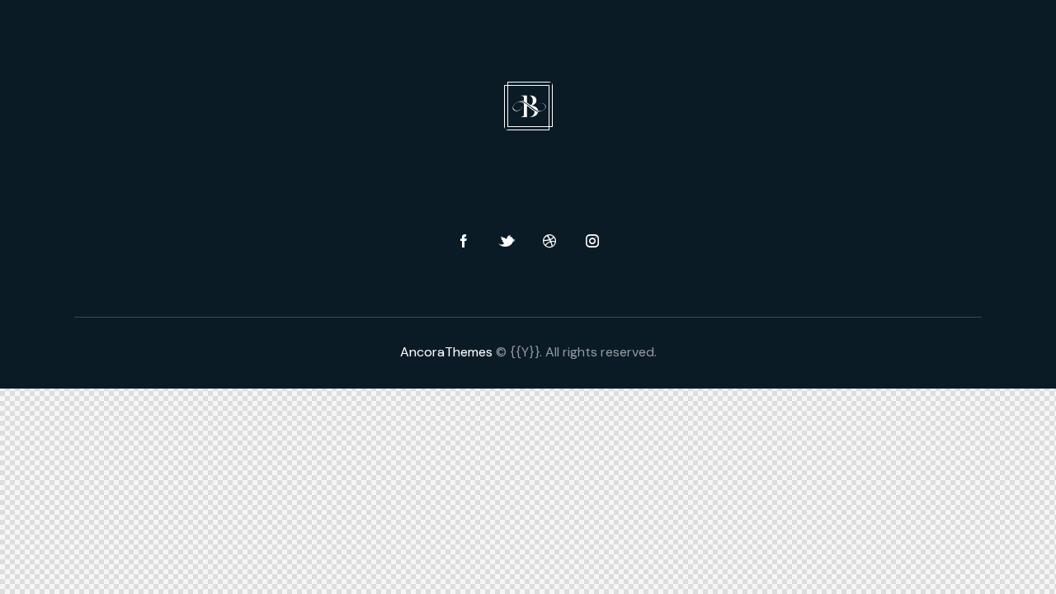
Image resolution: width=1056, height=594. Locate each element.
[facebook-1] (463, 241)
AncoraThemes (446, 352)
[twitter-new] (506, 241)
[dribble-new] (549, 241)
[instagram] (592, 241)
